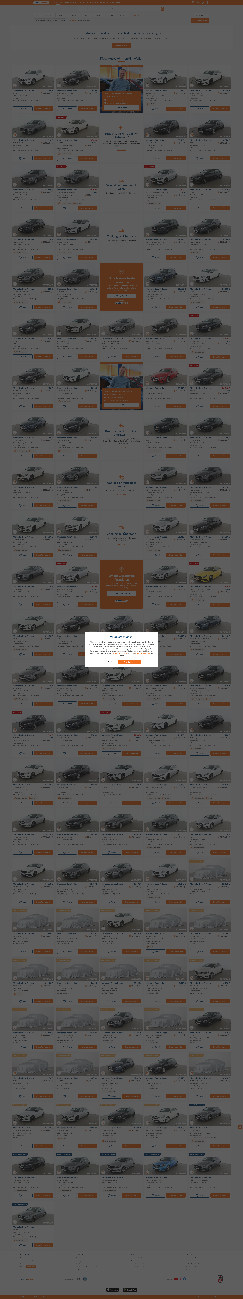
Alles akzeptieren (129, 662)
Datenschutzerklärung (120, 653)
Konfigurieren (110, 662)
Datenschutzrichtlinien (142, 653)
